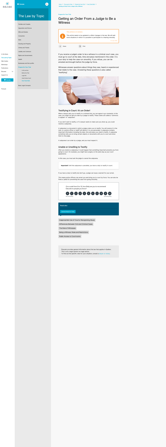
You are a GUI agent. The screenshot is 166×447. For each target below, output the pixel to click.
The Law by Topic (6, 57)
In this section (25, 70)
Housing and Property (24, 43)
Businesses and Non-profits (26, 63)
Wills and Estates (23, 32)
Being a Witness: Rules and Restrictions (73, 232)
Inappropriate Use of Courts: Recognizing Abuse (77, 220)
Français (3, 89)
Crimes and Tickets (23, 47)
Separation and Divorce (25, 28)
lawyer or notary (104, 253)
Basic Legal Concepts (24, 85)
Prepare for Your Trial (24, 67)
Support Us (4, 75)
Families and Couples (24, 24)
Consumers (21, 36)
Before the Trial (25, 73)
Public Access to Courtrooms (69, 236)
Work (19, 40)
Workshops (4, 64)
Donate (8, 80)
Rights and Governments (25, 55)
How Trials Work (26, 80)
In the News (4, 54)
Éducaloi (3, 71)
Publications (4, 68)
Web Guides (4, 61)
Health (20, 59)
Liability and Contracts (24, 51)
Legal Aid (24, 75)
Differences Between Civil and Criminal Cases (76, 224)
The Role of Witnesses (67, 228)
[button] (46, 4)
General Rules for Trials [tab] (67, 211)
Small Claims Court (26, 78)
